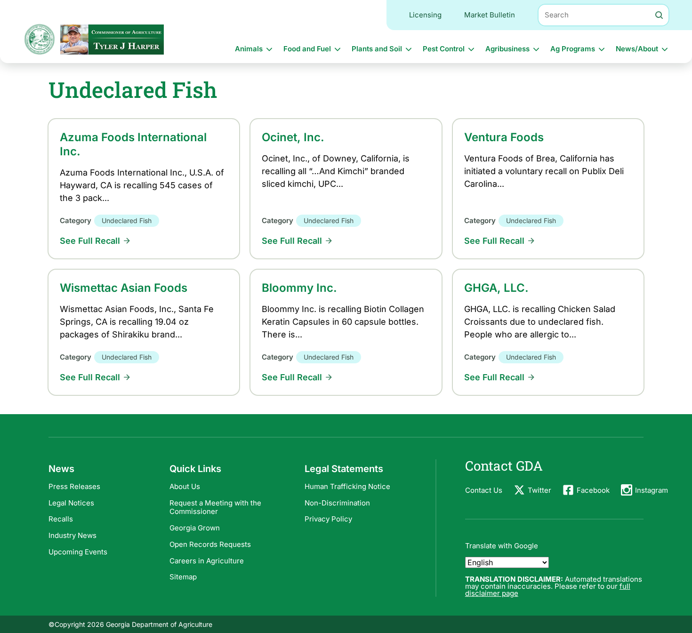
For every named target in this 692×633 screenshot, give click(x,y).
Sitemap (183, 576)
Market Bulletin (489, 14)
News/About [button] (637, 48)
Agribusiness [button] (507, 48)
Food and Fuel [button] (307, 48)
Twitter (539, 490)
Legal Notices (71, 502)
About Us (184, 486)
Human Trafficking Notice (347, 486)
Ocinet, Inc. (293, 137)
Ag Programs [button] (572, 48)
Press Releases (74, 486)
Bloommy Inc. (299, 288)
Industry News (72, 535)
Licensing (425, 14)
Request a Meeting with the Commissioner (215, 507)
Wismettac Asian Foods (123, 288)
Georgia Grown (194, 527)
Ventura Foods (504, 137)
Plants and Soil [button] (377, 48)
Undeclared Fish (127, 220)
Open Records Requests (210, 544)
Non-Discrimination (337, 502)
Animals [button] (249, 48)
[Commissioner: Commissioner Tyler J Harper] (112, 39)
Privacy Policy (328, 518)
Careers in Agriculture (206, 560)
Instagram (651, 490)
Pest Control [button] (444, 48)
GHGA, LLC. (496, 288)
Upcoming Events (77, 551)
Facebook (593, 490)
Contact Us (483, 490)
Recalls (60, 518)
